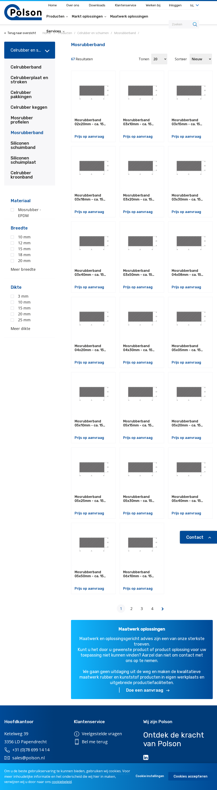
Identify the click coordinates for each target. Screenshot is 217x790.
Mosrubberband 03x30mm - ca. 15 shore (186, 197)
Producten (55, 16)
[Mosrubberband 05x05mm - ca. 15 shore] (190, 319)
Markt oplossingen (88, 16)
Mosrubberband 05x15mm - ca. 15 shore (137, 423)
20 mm (24, 260)
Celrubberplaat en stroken (29, 80)
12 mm (24, 242)
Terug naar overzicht (21, 33)
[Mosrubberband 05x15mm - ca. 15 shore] (142, 394)
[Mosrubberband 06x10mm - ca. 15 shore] (142, 545)
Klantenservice (125, 5)
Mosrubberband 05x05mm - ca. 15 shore (186, 348)
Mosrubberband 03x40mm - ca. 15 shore (89, 273)
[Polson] (23, 12)
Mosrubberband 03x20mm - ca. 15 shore (137, 197)
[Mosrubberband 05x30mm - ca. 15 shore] (142, 470)
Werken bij (153, 5)
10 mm (24, 236)
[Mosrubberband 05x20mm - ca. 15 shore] (190, 394)
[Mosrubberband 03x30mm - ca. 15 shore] (190, 168)
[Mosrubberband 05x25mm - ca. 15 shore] (93, 470)
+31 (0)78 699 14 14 (30, 750)
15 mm (24, 248)
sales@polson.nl (28, 758)
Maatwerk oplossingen (129, 16)
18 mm (24, 254)
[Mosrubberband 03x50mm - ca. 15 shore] (142, 243)
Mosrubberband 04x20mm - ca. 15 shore (89, 348)
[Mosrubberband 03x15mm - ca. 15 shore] (190, 93)
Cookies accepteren (190, 776)
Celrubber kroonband (22, 175)
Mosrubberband (27, 133)
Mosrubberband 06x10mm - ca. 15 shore (137, 574)
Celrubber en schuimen (32, 50)
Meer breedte (23, 269)
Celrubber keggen (29, 107)
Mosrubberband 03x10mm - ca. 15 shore (137, 122)
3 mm (23, 296)
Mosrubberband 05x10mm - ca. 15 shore (89, 423)
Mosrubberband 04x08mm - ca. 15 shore (186, 273)
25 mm (24, 319)
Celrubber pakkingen (21, 94)
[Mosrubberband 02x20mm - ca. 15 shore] (93, 93)
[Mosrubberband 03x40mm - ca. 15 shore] (93, 243)
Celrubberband (26, 67)
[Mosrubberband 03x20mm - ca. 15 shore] (142, 168)
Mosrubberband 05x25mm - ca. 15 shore (89, 499)
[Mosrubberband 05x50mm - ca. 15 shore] (93, 545)
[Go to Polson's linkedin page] (146, 757)
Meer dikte (20, 328)
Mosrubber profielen (22, 120)
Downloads (97, 5)
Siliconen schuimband (23, 145)
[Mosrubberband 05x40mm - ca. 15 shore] (190, 470)
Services (54, 31)
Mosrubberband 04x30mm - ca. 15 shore (137, 348)
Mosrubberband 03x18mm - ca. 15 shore (89, 197)
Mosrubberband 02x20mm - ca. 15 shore (89, 122)
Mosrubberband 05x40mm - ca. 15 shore (186, 499)
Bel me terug (95, 742)
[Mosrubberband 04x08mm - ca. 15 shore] (190, 243)
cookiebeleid (62, 781)
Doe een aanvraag (144, 690)
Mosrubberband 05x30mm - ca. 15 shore (137, 499)
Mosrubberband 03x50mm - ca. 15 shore (137, 273)
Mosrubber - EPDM (29, 212)
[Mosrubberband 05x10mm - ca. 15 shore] (93, 394)
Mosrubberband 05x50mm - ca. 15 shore (89, 574)
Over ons (72, 5)
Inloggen (175, 5)
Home (52, 5)
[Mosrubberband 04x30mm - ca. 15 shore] (142, 319)
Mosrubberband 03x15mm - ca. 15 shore (186, 122)
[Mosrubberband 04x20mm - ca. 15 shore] (93, 319)
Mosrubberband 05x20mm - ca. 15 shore (186, 423)
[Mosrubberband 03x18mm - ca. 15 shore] (93, 168)
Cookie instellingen (150, 776)
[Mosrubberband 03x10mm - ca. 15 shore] (142, 93)
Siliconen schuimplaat (23, 160)
